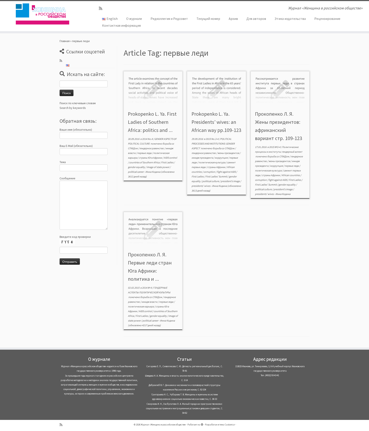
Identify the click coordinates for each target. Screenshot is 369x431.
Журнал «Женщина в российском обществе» (163, 424)
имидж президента (203, 157)
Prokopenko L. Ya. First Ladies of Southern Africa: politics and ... (152, 122)
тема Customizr (227, 424)
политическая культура (212, 162)
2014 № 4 (147, 287)
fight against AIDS (226, 171)
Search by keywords (73, 108)
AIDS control (170, 157)
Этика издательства (290, 18)
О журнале (134, 18)
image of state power (158, 167)
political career (136, 171)
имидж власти (150, 301)
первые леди (144, 153)
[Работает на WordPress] (202, 423)
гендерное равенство (151, 148)
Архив (233, 18)
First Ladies (167, 162)
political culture (211, 181)
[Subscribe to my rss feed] (102, 8)
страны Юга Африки (151, 157)
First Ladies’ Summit (216, 176)
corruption (210, 171)
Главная (65, 41)
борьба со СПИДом (224, 148)
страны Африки (216, 167)
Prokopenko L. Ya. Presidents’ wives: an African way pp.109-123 (216, 122)
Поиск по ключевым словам (78, 103)
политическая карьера (141, 306)
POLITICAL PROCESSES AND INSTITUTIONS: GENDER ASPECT (213, 143)
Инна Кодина (152, 171)
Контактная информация (121, 25)
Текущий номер (208, 18)
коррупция (221, 157)
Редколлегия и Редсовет (169, 18)
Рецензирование (327, 18)
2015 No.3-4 (212, 138)
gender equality (136, 167)
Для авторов (256, 18)
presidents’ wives (201, 185)
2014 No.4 (147, 138)
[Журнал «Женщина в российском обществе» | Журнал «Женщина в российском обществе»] (42, 14)
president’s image (230, 181)
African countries (291, 175)
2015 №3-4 (275, 147)
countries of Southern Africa (144, 162)
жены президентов (229, 153)
